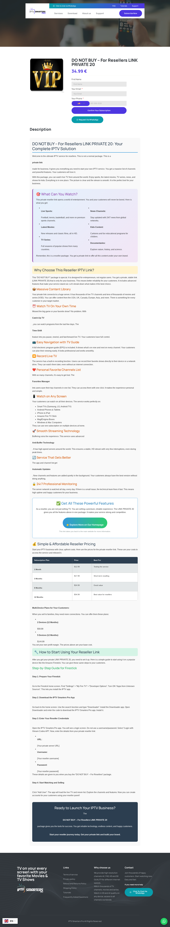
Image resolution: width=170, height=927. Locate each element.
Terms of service (70, 874)
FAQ (113, 6)
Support (135, 6)
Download (72, 13)
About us (86, 13)
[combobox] (81, 103)
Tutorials (123, 6)
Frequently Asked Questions (75, 897)
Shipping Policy (70, 888)
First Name (76, 79)
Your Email (76, 89)
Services (58, 13)
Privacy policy (69, 879)
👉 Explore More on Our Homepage (85, 524)
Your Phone (77, 99)
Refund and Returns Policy (74, 883)
